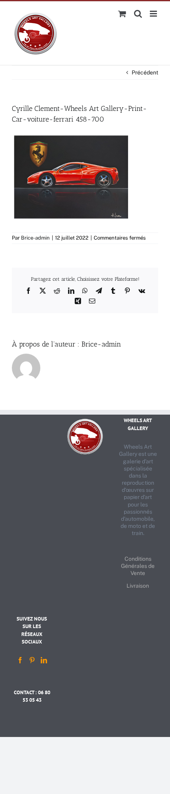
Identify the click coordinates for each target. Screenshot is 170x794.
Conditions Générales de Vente (138, 566)
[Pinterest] (32, 660)
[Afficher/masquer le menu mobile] (154, 14)
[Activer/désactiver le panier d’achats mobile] (122, 14)
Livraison (138, 586)
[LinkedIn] (44, 660)
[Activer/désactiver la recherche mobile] (138, 14)
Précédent (145, 72)
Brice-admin (35, 238)
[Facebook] (20, 660)
